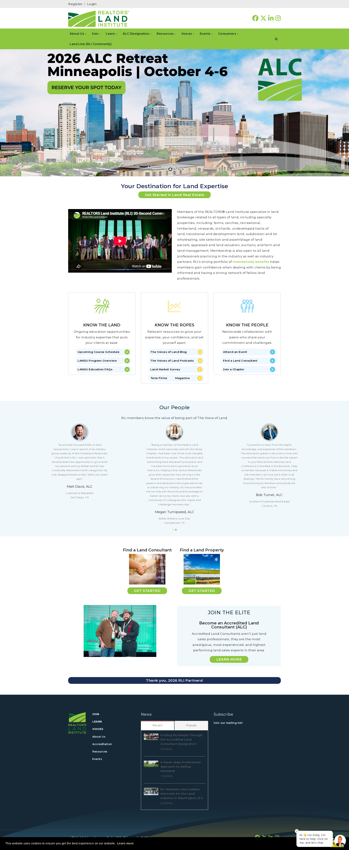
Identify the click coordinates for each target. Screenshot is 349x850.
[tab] (157, 725)
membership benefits (251, 262)
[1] (173, 530)
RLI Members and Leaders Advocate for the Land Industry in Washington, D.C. (182, 794)
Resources (99, 751)
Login (92, 4)
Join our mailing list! (228, 722)
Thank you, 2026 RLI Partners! (174, 680)
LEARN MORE (229, 659)
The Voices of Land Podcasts (172, 360)
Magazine (170, 378)
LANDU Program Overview (97, 360)
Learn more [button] (125, 843)
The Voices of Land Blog (168, 352)
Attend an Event (235, 352)
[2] (176, 530)
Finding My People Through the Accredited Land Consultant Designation (182, 740)
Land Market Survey (165, 369)
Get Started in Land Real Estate (174, 195)
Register (75, 4)
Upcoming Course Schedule (98, 352)
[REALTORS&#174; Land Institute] (98, 18)
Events (97, 759)
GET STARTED (147, 591)
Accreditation (102, 744)
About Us (98, 736)
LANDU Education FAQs (95, 369)
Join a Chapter (233, 369)
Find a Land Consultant (240, 360)
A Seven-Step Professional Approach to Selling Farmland (181, 767)
